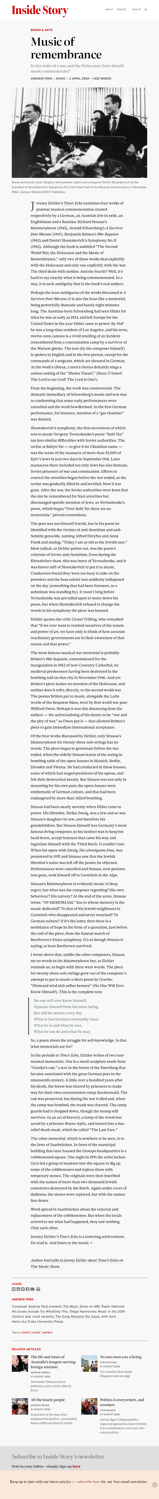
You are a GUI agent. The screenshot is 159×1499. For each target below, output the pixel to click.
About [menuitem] (109, 9)
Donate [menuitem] (121, 9)
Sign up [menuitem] (136, 9)
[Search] (145, 15)
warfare (47, 1332)
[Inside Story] (43, 11)
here (76, 1466)
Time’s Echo (73, 203)
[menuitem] (145, 9)
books (26, 1332)
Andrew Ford (41, 78)
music (36, 1332)
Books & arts (42, 30)
